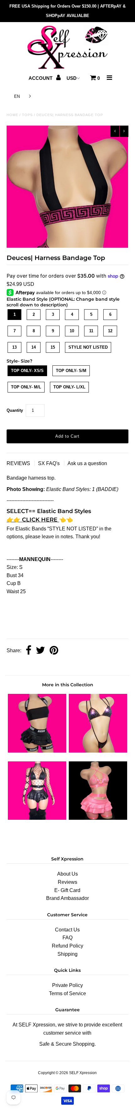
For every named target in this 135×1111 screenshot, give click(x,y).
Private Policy (67, 985)
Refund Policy (67, 945)
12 (110, 330)
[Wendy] (98, 750)
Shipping (67, 954)
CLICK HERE (40, 519)
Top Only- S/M (71, 370)
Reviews (67, 882)
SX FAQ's (49, 463)
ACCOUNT (41, 78)
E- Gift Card (67, 890)
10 (72, 330)
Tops (27, 115)
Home (12, 115)
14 (33, 347)
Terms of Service (67, 993)
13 (14, 347)
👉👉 (13, 519)
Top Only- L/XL (69, 387)
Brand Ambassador (67, 898)
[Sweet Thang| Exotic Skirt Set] (37, 818)
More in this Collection (67, 685)
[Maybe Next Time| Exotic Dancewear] (98, 818)
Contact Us (67, 929)
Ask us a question (87, 463)
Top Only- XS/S (27, 370)
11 (91, 330)
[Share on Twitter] (40, 650)
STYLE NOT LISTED (88, 347)
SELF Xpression (83, 1073)
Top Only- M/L (26, 387)
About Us (67, 874)
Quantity (15, 410)
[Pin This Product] (54, 650)
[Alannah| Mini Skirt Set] (37, 750)
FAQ (67, 937)
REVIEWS (19, 463)
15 (53, 347)
